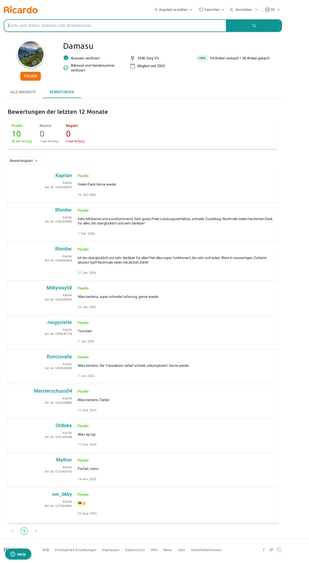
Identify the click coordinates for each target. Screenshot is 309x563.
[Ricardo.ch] (21, 9)
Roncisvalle (59, 357)
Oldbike (64, 425)
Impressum (110, 550)
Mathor (64, 460)
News (167, 550)
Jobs (181, 550)
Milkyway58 (59, 288)
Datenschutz (135, 550)
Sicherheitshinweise (206, 550)
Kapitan (64, 175)
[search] (254, 25)
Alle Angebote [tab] (23, 92)
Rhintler (63, 210)
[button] (174, 10)
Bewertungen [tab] (62, 92)
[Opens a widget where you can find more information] (18, 555)
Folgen (30, 76)
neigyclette (60, 322)
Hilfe (154, 550)
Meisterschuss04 (53, 391)
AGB (45, 550)
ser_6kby (62, 494)
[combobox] (115, 25)
